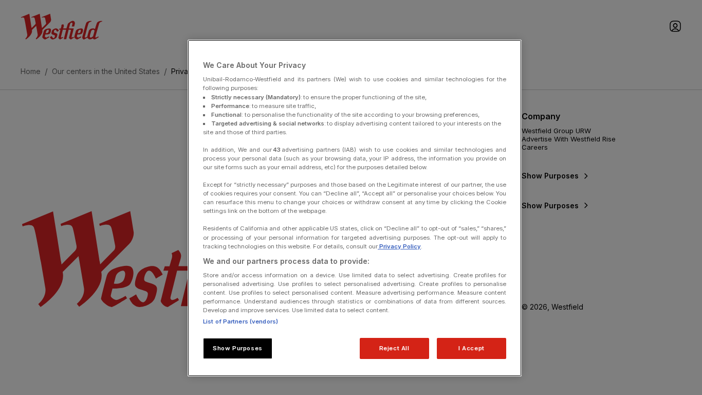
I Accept (471, 348)
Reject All (394, 348)
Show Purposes (237, 348)
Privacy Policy (399, 246)
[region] (355, 208)
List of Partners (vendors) (240, 321)
